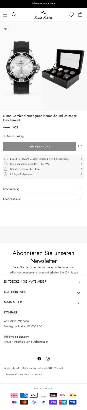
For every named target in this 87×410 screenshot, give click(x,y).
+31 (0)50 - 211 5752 (16, 321)
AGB (50, 368)
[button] (5, 14)
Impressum (36, 374)
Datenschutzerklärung (34, 368)
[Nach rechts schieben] (52, 107)
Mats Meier (48, 388)
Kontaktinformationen (17, 374)
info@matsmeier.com (16, 337)
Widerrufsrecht (12, 368)
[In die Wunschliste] (80, 146)
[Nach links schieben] (34, 107)
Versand (58, 368)
